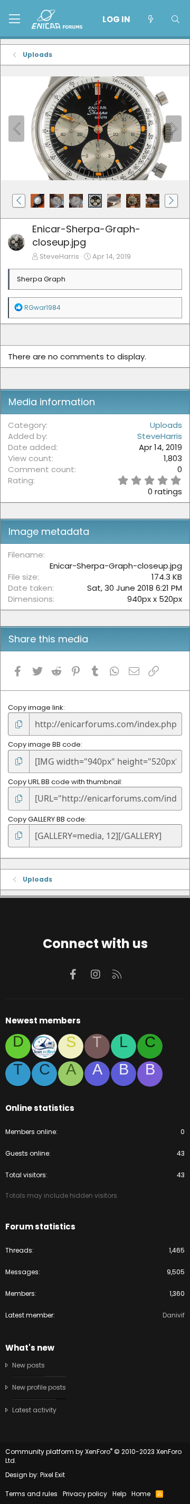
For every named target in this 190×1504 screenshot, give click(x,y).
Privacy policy (85, 1493)
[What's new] (150, 19)
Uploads (166, 425)
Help (119, 1493)
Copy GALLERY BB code (46, 819)
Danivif (174, 1315)
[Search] (175, 19)
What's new (29, 1347)
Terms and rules (31, 1493)
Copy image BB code (44, 744)
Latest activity (34, 1409)
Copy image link (35, 707)
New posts (28, 1365)
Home (140, 1493)
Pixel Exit (52, 1474)
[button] (14, 19)
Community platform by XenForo (93, 1456)
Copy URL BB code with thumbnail (64, 782)
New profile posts (39, 1387)
